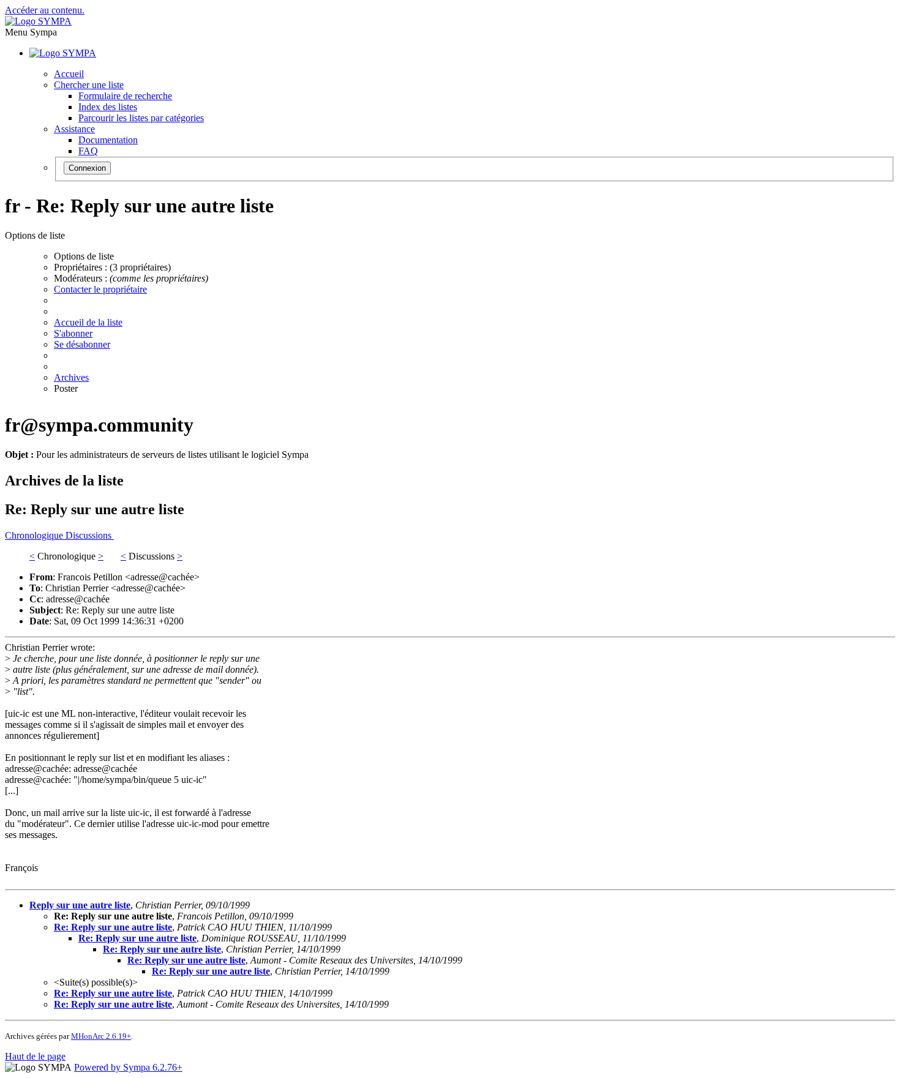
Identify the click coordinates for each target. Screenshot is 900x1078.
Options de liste (84, 256)
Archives (71, 377)
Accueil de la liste (88, 322)
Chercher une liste (89, 85)
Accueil (69, 74)
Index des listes (107, 107)
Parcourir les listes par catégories (141, 118)
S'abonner (73, 333)
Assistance (74, 129)
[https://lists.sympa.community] (38, 21)
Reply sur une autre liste (79, 905)
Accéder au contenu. (44, 10)
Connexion (87, 168)
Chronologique (35, 535)
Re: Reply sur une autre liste (113, 927)
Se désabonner (82, 344)
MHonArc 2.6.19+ (101, 1036)
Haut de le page (35, 1056)
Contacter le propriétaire (100, 289)
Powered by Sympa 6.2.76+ (128, 1067)
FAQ (88, 151)
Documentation (108, 140)
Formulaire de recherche (125, 96)
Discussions (90, 535)
